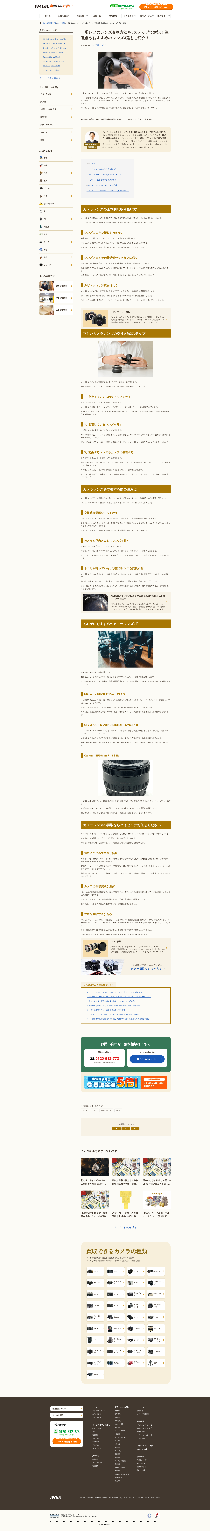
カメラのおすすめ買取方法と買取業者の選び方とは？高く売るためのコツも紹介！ (119, 1019)
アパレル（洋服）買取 (122, 1474)
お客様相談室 (155, 1497)
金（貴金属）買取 (120, 1437)
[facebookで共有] (126, 1128)
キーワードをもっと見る (49, 77)
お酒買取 (118, 1434)
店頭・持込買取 (97, 1462)
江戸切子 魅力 (47, 43)
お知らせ (140, 1411)
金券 (45, 234)
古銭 (45, 173)
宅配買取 (95, 1466)
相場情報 (43, 117)
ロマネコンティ (59, 61)
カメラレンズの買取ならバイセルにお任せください (108, 191)
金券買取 (118, 1447)
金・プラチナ (49, 203)
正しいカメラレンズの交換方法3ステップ (104, 174)
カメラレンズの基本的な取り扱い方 (101, 169)
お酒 (45, 196)
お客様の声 (96, 1441)
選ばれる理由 (96, 1448)
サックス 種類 (55, 66)
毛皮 (45, 180)
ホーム (48, 15)
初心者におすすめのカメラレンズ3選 (102, 185)
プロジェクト (96, 1445)
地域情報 (113, 15)
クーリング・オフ (129, 1497)
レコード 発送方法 (59, 43)
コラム (103, 45)
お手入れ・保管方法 (48, 109)
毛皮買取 (118, 1427)
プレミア (43, 132)
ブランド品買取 (120, 1431)
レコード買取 (119, 1424)
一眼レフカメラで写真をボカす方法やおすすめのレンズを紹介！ (112, 1001)
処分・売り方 (45, 94)
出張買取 (95, 1459)
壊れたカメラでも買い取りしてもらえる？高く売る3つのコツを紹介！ (114, 1014)
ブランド (47, 188)
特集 (42, 140)
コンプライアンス (143, 1497)
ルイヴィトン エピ (60, 48)
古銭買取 (118, 1417)
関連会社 (140, 1456)
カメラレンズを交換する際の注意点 (101, 180)
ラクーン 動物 (47, 57)
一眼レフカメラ (106, 1110)
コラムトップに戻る (127, 1227)
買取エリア (96, 1431)
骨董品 (46, 226)
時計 (45, 219)
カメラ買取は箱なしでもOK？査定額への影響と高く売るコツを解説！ (114, 1005)
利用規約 (90, 1497)
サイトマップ (96, 1417)
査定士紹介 (96, 1438)
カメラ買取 (95, 45)
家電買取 (118, 1464)
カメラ (85, 1110)
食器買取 (118, 1454)
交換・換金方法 (46, 124)
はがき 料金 (54, 39)
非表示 (92, 163)
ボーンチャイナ (48, 61)
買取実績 (95, 1435)
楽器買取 (118, 1457)
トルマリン (46, 52)
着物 (45, 157)
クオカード (46, 66)
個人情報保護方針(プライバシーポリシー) (108, 1497)
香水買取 (118, 1471)
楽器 (45, 257)
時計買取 (118, 1444)
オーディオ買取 (120, 1467)
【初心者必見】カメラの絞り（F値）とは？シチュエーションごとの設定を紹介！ (119, 996)
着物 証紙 (46, 39)
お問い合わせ (96, 1414)
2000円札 (63, 39)
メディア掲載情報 (143, 1414)
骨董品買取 (118, 1421)
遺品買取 (118, 1481)
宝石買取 (118, 1441)
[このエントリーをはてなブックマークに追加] (135, 1128)
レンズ (94, 1110)
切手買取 (118, 1414)
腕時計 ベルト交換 (57, 52)
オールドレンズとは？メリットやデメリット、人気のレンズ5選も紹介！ (115, 992)
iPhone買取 (118, 1477)
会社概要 (82, 1497)
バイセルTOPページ (98, 1411)
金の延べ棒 (56, 57)
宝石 (45, 211)
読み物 (118, 1110)
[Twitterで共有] (116, 1128)
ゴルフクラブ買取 (120, 1461)
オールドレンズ (48, 48)
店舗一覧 (97, 15)
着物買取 (118, 1411)
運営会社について (59, 1408)
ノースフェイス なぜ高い (51, 70)
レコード (47, 265)
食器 (45, 249)
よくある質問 (130, 15)
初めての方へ (64, 15)
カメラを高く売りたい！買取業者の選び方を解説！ (107, 1010)
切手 (45, 165)
